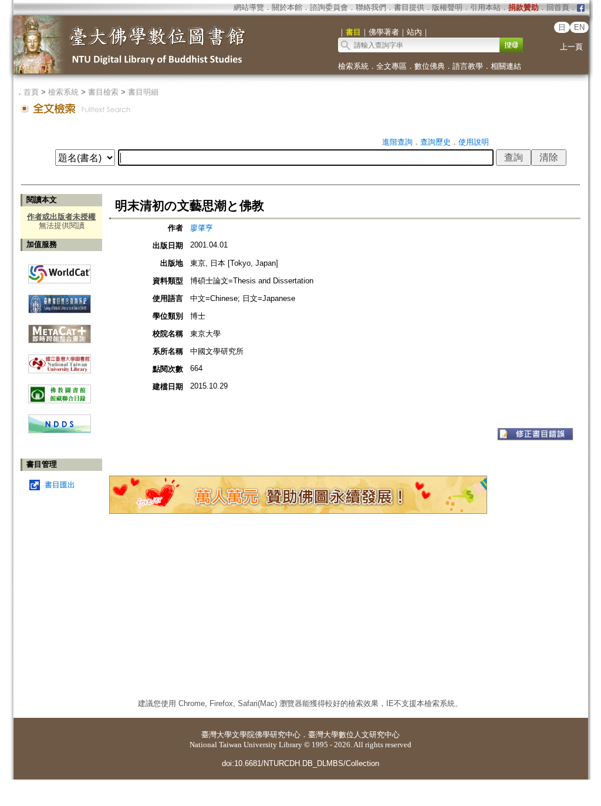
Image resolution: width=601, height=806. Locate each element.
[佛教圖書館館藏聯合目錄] (59, 389)
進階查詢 (397, 142)
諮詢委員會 (329, 7)
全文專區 (391, 66)
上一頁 (571, 46)
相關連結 (506, 66)
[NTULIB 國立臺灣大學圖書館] (59, 359)
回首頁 (557, 7)
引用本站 (485, 7)
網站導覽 (249, 7)
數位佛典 (429, 66)
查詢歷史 (435, 142)
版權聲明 (447, 7)
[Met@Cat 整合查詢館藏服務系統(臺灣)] (59, 329)
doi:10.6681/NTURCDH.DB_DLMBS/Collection (300, 763)
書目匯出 (60, 484)
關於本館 (287, 7)
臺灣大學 (216, 734)
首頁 (31, 92)
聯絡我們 (371, 7)
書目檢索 (103, 92)
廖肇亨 (201, 227)
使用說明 (473, 142)
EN (579, 27)
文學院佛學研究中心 (266, 734)
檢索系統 (353, 66)
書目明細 (143, 92)
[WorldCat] (59, 271)
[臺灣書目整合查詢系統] (59, 299)
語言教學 (468, 66)
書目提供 (409, 7)
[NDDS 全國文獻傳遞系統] (59, 430)
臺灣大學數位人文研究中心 (354, 734)
